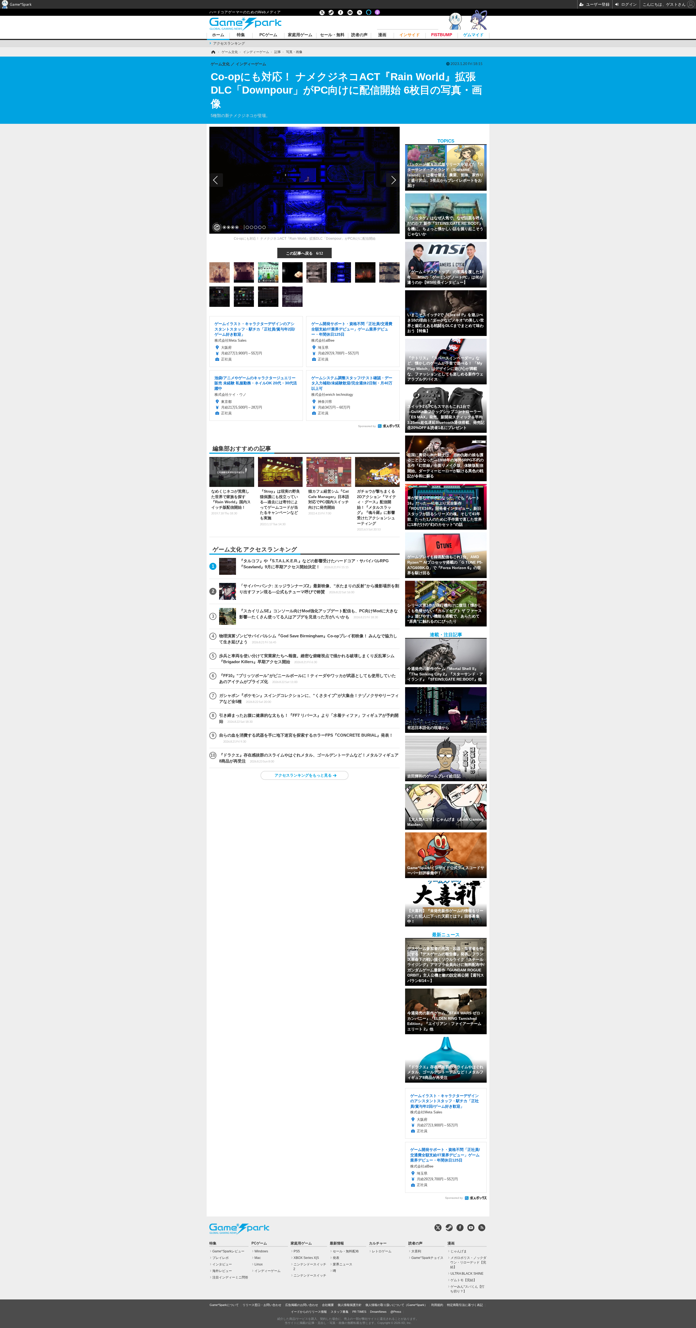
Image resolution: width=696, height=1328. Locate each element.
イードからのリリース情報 (309, 1311)
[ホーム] (212, 52)
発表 (336, 1258)
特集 (241, 35)
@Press (395, 1311)
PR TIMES (359, 1311)
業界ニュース (342, 1264)
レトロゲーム (381, 1251)
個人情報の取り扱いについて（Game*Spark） (396, 1305)
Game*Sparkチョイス (427, 1258)
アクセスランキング (229, 43)
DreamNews (378, 1311)
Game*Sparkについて (224, 1305)
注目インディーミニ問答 (230, 1277)
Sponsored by (367, 426)
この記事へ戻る (304, 253)
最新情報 (337, 1243)
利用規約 (437, 1305)
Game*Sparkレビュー (228, 1251)
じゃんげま (458, 1251)
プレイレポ (220, 1258)
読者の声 (359, 35)
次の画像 (393, 180)
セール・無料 (332, 35)
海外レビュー (222, 1271)
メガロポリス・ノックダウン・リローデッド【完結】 (468, 1262)
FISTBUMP (441, 35)
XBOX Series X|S (306, 1258)
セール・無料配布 (346, 1251)
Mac (257, 1258)
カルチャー (378, 1243)
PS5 (297, 1251)
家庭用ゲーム (300, 35)
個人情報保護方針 (350, 1305)
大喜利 (416, 1251)
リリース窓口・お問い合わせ (262, 1305)
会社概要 (328, 1305)
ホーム (218, 35)
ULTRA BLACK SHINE (466, 1274)
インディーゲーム (267, 1271)
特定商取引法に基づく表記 (465, 1305)
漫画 (382, 35)
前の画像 (216, 180)
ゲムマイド (473, 35)
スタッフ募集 (340, 1311)
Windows (261, 1251)
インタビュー (222, 1264)
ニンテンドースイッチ (310, 1275)
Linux (258, 1264)
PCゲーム (268, 35)
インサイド (409, 35)
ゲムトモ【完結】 (463, 1280)
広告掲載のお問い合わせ (301, 1305)
